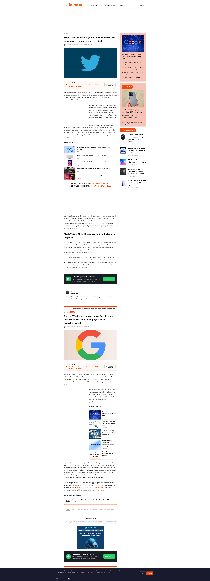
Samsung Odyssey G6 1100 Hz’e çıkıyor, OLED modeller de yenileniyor (132, 68)
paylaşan (100, 97)
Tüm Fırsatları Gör (89, 518)
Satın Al (74, 501)
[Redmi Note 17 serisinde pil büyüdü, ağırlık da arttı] (123, 183)
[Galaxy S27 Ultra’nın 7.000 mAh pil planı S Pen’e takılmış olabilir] (123, 171)
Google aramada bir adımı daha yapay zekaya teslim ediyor (131, 56)
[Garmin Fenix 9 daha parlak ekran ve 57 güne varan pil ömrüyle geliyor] (123, 137)
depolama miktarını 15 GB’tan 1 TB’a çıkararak (91, 487)
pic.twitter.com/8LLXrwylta (99, 183)
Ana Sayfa (66, 33)
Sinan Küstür (69, 44)
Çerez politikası (109, 572)
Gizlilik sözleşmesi (101, 572)
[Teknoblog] (75, 5)
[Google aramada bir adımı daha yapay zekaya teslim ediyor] (133, 43)
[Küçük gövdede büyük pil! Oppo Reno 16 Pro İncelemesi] (133, 99)
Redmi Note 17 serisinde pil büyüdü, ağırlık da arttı (137, 183)
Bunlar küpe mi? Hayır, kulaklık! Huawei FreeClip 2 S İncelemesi (132, 123)
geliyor (107, 374)
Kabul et (150, 573)
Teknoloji (72, 312)
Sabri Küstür (69, 326)
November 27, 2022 (102, 185)
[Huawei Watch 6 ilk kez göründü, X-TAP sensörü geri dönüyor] (123, 150)
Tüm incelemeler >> (140, 86)
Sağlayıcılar (93, 572)
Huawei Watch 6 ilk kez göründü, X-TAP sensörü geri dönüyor (132, 73)
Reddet (142, 573)
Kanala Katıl (109, 279)
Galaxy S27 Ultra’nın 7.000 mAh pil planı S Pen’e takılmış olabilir (136, 171)
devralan (84, 93)
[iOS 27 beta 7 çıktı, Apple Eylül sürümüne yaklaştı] (123, 162)
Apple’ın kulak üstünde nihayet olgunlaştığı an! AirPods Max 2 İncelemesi (130, 117)
